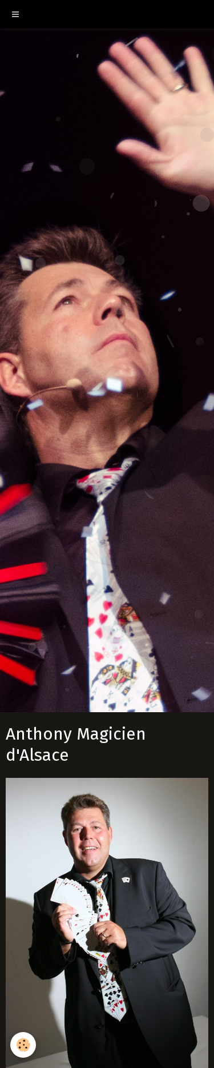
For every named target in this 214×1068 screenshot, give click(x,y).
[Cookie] (23, 1045)
